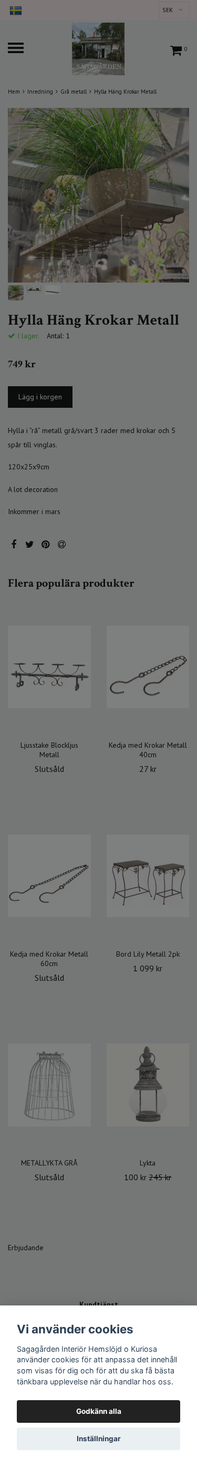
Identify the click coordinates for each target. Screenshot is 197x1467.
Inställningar (99, 1438)
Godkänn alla (98, 1411)
